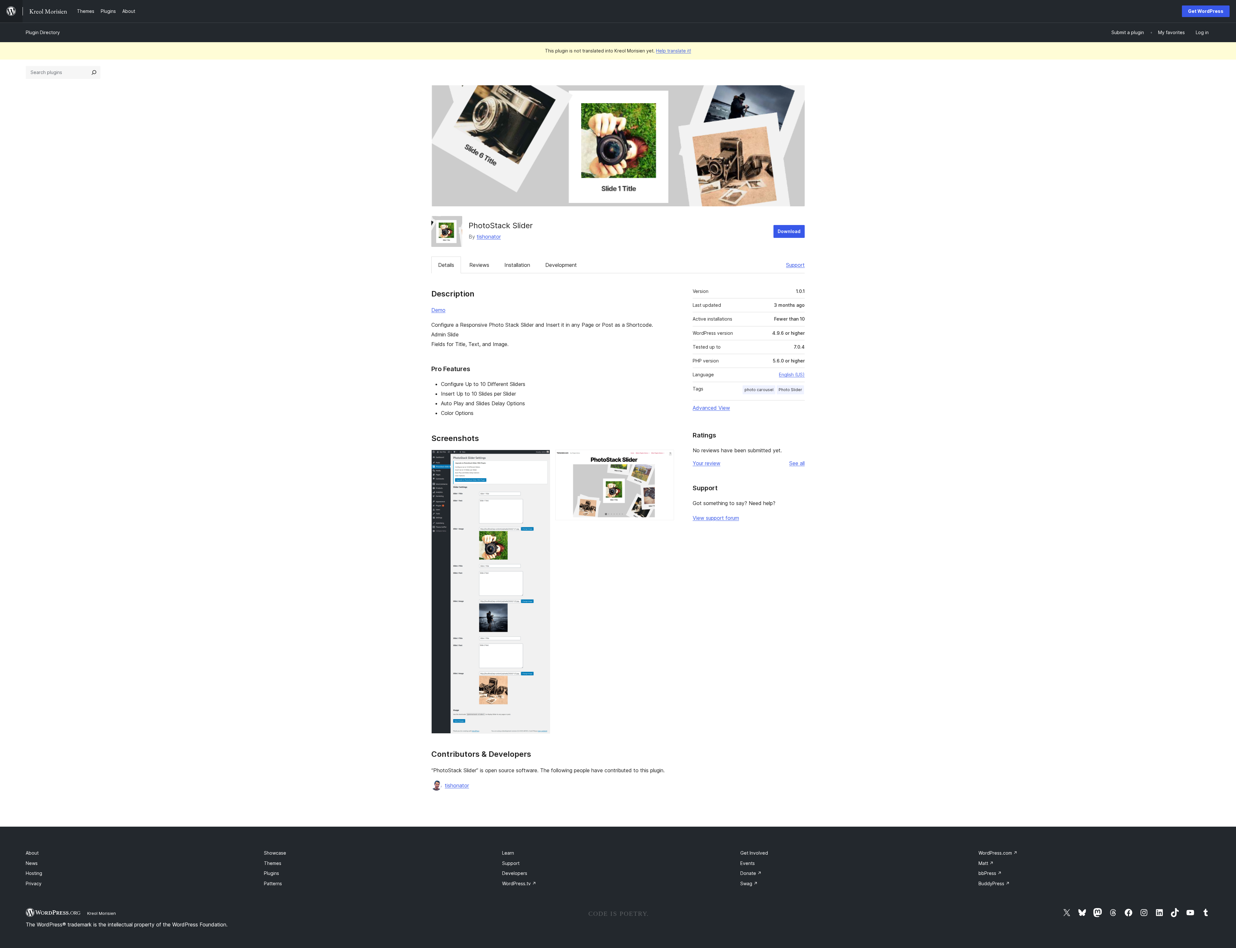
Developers (514, 873)
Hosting (34, 873)
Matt (986, 863)
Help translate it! (673, 50)
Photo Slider (790, 389)
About (32, 853)
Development (561, 265)
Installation (517, 265)
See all (797, 463)
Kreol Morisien (101, 913)
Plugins (271, 873)
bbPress (990, 873)
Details (446, 265)
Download (789, 231)
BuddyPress (994, 883)
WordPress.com (998, 853)
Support (795, 265)
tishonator (489, 236)
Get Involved (754, 853)
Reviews (479, 265)
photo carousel (758, 389)
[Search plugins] (94, 72)
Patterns (273, 883)
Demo (438, 310)
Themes (272, 863)
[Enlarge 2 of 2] (665, 458)
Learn (508, 853)
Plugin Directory (43, 32)
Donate (751, 873)
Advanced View (711, 408)
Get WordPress (1205, 11)
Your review (706, 463)
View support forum (716, 518)
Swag (749, 883)
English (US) (792, 374)
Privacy (34, 883)
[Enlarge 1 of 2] (541, 458)
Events (747, 863)
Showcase (275, 853)
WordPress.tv (519, 883)
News (32, 863)
